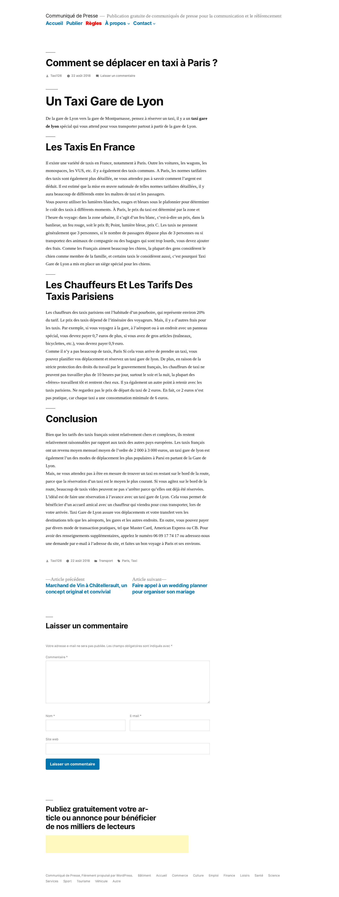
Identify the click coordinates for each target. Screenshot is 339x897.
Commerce (180, 875)
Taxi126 (56, 76)
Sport (67, 881)
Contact (142, 23)
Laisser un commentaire (117, 76)
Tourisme (83, 881)
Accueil (54, 23)
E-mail (135, 716)
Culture (198, 875)
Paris (125, 561)
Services (52, 881)
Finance (229, 875)
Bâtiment (144, 875)
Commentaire (57, 657)
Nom (50, 716)
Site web (52, 739)
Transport (106, 561)
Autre (117, 881)
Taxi (134, 561)
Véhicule (101, 881)
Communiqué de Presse (72, 16)
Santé (259, 875)
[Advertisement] (117, 844)
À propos (115, 23)
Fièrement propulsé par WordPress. (108, 875)
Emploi (214, 875)
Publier (74, 23)
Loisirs (245, 875)
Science (274, 875)
